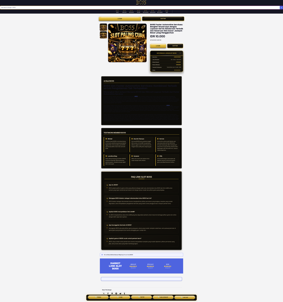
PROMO (99, 297)
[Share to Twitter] (104, 293)
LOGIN (120, 18)
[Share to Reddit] (120, 293)
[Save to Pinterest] (116, 293)
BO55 (136, 96)
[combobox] (140, 7)
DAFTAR (163, 18)
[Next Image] (145, 43)
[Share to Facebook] (108, 293)
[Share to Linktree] (112, 293)
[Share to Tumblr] (124, 293)
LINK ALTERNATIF (164, 297)
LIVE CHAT (185, 297)
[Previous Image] (109, 43)
